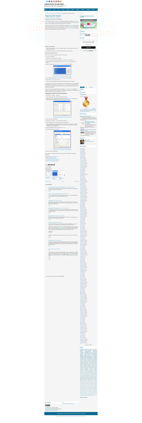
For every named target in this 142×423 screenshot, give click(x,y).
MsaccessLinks (94, 359)
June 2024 (82, 154)
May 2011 (81, 275)
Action (93, 382)
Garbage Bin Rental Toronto (81, 416)
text (84, 395)
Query (88, 362)
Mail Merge (93, 388)
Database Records (87, 385)
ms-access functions (93, 368)
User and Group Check (48, 177)
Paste (87, 390)
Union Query (85, 392)
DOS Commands (90, 367)
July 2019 (82, 202)
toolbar (86, 395)
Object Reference (85, 368)
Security (95, 377)
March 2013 (82, 249)
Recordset (87, 374)
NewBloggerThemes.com (73, 416)
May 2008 (82, 320)
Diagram (84, 386)
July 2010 (82, 288)
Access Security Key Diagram (61, 178)
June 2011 (82, 274)
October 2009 (82, 300)
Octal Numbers (94, 389)
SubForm (83, 378)
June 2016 (82, 226)
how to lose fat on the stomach (53, 193)
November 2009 (83, 298)
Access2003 (84, 382)
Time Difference (92, 378)
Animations (87, 351)
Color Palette (82, 384)
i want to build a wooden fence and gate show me (57, 187)
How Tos (92, 349)
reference (95, 394)
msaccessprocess (90, 371)
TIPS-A (50, 9)
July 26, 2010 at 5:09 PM (64, 193)
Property (82, 361)
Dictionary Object (88, 363)
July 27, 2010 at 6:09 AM (57, 200)
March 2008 (82, 323)
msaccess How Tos (87, 361)
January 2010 (82, 296)
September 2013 (83, 244)
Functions (87, 349)
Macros (95, 373)
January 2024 (82, 161)
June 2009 (82, 305)
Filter (86, 387)
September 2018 (83, 215)
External (83, 387)
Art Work (88, 360)
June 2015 (82, 239)
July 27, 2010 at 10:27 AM (60, 215)
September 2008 (83, 315)
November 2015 (83, 232)
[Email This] (46, 167)
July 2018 (82, 218)
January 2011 (82, 280)
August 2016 (82, 223)
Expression (84, 376)
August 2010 (82, 287)
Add (89, 372)
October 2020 (82, 191)
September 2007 (83, 331)
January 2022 (82, 179)
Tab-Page (81, 392)
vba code (93, 395)
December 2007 (83, 327)
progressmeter (88, 375)
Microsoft (95, 376)
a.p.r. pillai (88, 140)
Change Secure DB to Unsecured (53, 15)
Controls (92, 365)
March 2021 (82, 184)
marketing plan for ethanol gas (53, 208)
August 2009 (82, 302)
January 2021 (82, 187)
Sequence (89, 391)
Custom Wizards (83, 367)
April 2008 (82, 322)
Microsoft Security (54, 156)
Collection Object (94, 360)
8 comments (58, 17)
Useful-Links (83, 94)
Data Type (95, 367)
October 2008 (82, 314)
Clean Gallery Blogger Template (68, 403)
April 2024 (82, 157)
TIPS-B (54, 9)
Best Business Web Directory (89, 110)
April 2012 (82, 261)
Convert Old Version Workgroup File (52, 159)
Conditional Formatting (93, 384)
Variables (95, 374)
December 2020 (83, 188)
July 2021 (82, 183)
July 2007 (82, 333)
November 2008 (83, 313)
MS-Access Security (58, 13)
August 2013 (82, 245)
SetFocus (92, 391)
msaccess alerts (88, 394)
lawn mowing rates (51, 215)
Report (96, 370)
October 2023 (82, 165)
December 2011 (83, 266)
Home (46, 9)
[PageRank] (87, 35)
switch (83, 395)
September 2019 (83, 200)
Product (93, 390)
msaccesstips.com (48, 408)
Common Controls (87, 384)
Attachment (81, 383)
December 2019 (83, 196)
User (88, 392)
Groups (92, 387)
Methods (91, 376)
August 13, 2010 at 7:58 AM (57, 222)
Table (86, 378)
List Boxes (91, 364)
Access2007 (93, 375)
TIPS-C (58, 9)
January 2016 (82, 230)
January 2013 (82, 250)
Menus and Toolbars (53, 79)
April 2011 (82, 276)
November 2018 (83, 213)
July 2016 (82, 224)
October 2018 (82, 214)
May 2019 (82, 205)
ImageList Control (86, 364)
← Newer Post (47, 181)
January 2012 (82, 265)
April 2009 (82, 306)
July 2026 (82, 148)
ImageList (90, 373)
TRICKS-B (68, 9)
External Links (83, 356)
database (95, 379)
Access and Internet (85, 353)
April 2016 (82, 228)
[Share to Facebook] (49, 167)
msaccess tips (83, 358)
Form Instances (85, 373)
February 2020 (83, 193)
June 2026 (82, 149)
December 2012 (83, 252)
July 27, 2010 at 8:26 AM (64, 208)
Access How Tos (90, 381)
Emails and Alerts (83, 366)
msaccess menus (83, 371)
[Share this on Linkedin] (54, 164)
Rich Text (86, 391)
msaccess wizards (86, 380)
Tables (88, 378)
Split (81, 378)
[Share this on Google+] (51, 164)
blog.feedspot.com (83, 96)
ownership (71, 25)
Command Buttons (87, 365)
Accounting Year (88, 382)
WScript (81, 379)
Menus (81, 374)
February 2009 (83, 309)
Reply (49, 190)
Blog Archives (91, 87)
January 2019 (82, 210)
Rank (96, 390)
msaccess (84, 394)
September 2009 (83, 301)
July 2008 (82, 318)
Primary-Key (90, 390)
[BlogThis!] (47, 167)
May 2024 (82, 156)
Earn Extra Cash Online (61, 227)
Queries (57, 64)
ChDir (96, 383)
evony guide (50, 200)
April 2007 (82, 337)
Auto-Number (93, 372)
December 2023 (83, 162)
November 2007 (83, 328)
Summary (95, 391)
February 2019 (82, 209)
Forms (60, 64)
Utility (96, 378)
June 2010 (82, 289)
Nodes (84, 374)
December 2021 (83, 180)
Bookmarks (90, 383)
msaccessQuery (94, 362)
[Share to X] (48, 167)
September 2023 (83, 166)
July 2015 (82, 237)
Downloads (95, 358)
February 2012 (82, 263)
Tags (86, 87)
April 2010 (82, 292)
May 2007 (82, 336)
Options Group (68, 98)
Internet (83, 9)
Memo (83, 389)
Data (96, 365)
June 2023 (82, 170)
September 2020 (83, 192)
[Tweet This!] (49, 164)
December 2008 (83, 311)
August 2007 (82, 332)
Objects (81, 359)
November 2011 (83, 267)
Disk (86, 386)
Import (84, 388)
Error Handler (95, 386)
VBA (90, 362)
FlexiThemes (61, 416)
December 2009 (83, 297)
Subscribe (88, 47)
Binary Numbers (86, 383)
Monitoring (90, 389)
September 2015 (83, 235)
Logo (89, 388)
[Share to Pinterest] (50, 167)
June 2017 (82, 222)
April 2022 (82, 178)
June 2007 (82, 335)
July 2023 (82, 169)
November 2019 (83, 197)
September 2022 (83, 174)
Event (93, 363)
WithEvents (89, 358)
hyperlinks (89, 393)
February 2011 (82, 279)
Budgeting (93, 383)
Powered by (86, 50)
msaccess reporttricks (84, 370)
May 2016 (82, 227)
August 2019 (82, 201)
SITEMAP (93, 9)
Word (96, 392)
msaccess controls (93, 352)
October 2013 (82, 243)
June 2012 (82, 258)
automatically (82, 393)
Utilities (86, 352)
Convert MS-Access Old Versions (52, 158)
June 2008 (82, 319)
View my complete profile (89, 141)
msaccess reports (88, 357)
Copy (96, 375)
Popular (82, 87)
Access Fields (86, 381)
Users (90, 392)
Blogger (83, 413)
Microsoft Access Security (51, 157)
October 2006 (82, 341)
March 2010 (82, 293)
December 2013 (83, 240)
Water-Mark (93, 392)
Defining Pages (92, 385)
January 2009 (82, 310)
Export (81, 387)
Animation (95, 382)
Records (92, 377)
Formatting (88, 387)
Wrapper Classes (90, 379)
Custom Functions (93, 366)
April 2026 (82, 152)
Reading (81, 391)
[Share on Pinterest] (52, 164)
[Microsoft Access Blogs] (86, 108)
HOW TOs (73, 9)
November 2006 (83, 340)
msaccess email (82, 375)
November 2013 (83, 241)
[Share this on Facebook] (48, 164)
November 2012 (83, 253)
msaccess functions (84, 369)
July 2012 (82, 257)
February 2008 (83, 324)
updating (89, 395)
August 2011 (82, 271)
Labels (86, 388)
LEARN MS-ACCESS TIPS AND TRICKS (54, 4)
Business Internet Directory (89, 109)
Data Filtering (82, 385)
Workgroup (85, 379)
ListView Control (83, 362)
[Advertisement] (62, 38)
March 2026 (82, 153)
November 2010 (83, 283)
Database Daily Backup (86, 116)
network (69, 89)
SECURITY (78, 9)
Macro (91, 388)
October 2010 (82, 284)
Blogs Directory (87, 111)
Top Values (91, 374)
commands (85, 393)
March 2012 (82, 262)
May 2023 (82, 171)
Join (89, 376)
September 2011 (83, 270)
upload (91, 395)
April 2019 (82, 206)
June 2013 (82, 248)
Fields (87, 376)
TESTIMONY (88, 9)
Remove (84, 391)
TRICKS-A (63, 9)
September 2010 (83, 285)
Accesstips (94, 357)
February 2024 (82, 160)
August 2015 (82, 236)
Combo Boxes (94, 361)
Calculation (82, 363)
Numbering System (83, 377)
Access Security (51, 13)
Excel (81, 376)
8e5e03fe (50, 240)
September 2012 (83, 254)
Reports (63, 64)
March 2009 (82, 307)
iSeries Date (93, 393)
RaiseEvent (89, 377)
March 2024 (82, 158)
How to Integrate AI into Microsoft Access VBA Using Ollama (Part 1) (90, 122)
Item (93, 373)
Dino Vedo (50, 222)
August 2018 (82, 217)
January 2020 (82, 195)
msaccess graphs (93, 369)
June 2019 (82, 204)
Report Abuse (84, 397)
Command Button (65, 61)
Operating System (83, 390)
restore (81, 395)
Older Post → (77, 181)
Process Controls (83, 360)
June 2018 (82, 219)
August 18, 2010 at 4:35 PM (57, 240)
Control (64, 127)
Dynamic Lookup (89, 386)
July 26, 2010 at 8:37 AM (71, 187)
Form (89, 366)
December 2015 (83, 231)
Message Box (86, 389)
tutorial (91, 380)
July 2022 (82, 175)
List (87, 388)
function (81, 380)
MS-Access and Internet (90, 354)
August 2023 (82, 167)
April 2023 (82, 173)
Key (81, 368)
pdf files (92, 394)
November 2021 (83, 182)
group (65, 84)
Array (92, 356)
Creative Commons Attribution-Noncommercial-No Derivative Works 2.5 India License (53, 409)
